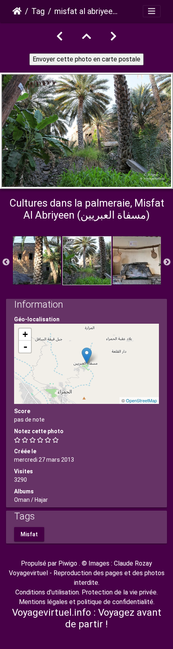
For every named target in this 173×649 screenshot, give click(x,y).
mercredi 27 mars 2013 (44, 459)
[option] (37, 260)
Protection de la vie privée (119, 592)
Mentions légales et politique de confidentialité (86, 602)
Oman (22, 500)
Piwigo (67, 563)
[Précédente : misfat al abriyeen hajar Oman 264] (59, 36)
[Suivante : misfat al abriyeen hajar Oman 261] (113, 36)
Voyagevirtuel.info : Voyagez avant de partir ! (86, 618)
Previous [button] (6, 262)
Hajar (41, 500)
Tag (38, 11)
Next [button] (167, 262)
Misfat (29, 534)
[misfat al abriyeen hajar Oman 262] (87, 355)
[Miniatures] (86, 36)
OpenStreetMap (141, 400)
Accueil (17, 11)
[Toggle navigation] (152, 11)
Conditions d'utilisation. (47, 592)
